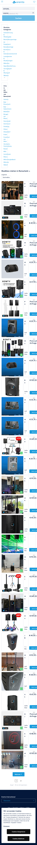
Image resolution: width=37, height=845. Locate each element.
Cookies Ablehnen (18, 838)
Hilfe (28, 807)
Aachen (6, 99)
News (22, 807)
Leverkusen (7, 154)
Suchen (18, 18)
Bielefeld (6, 111)
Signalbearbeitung (9, 66)
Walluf (6, 165)
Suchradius (6, 177)
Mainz (5, 157)
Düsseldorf (7, 132)
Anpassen (6, 826)
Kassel (5, 149)
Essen (5, 134)
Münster (6, 162)
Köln (5, 151)
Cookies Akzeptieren (18, 832)
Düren (5, 129)
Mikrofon (6, 63)
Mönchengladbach (10, 159)
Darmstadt (7, 121)
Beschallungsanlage (10, 39)
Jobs (9, 807)
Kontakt (15, 807)
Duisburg (6, 126)
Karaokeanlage (8, 47)
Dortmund (7, 124)
